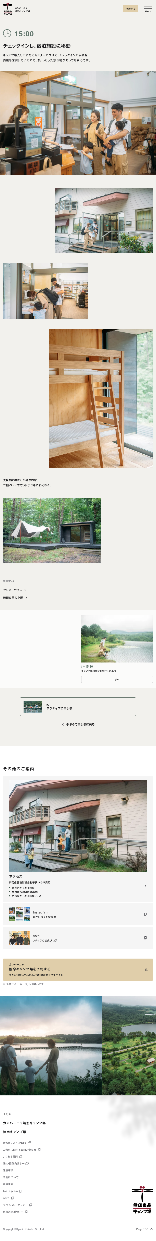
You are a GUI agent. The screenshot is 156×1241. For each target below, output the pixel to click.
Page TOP (142, 1229)
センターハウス (12, 590)
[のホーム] (7, 9)
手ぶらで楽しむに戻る (80, 724)
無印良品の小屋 (13, 597)
